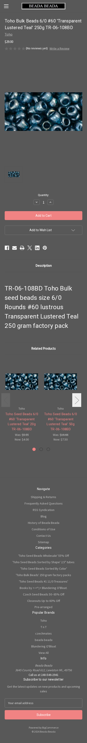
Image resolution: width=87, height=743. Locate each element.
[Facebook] (7, 248)
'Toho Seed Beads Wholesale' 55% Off (43, 556)
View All (44, 653)
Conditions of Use (43, 529)
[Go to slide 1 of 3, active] (34, 449)
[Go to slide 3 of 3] (48, 449)
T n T (44, 627)
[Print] (22, 248)
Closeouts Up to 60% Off (43, 601)
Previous (5, 400)
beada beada (43, 640)
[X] (29, 248)
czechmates (43, 633)
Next (76, 400)
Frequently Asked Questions (44, 503)
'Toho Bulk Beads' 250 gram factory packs (43, 575)
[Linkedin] (37, 248)
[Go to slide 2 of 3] (41, 449)
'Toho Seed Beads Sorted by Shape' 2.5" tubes (43, 562)
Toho (43, 621)
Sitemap (43, 542)
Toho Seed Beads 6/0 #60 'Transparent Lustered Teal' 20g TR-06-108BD (21, 421)
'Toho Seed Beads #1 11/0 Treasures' (43, 581)
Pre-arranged (43, 607)
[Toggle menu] (6, 6)
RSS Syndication (43, 510)
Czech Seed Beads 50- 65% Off (43, 594)
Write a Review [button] (59, 48)
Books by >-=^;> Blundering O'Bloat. (43, 588)
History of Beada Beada (43, 523)
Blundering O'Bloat (43, 646)
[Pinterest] (45, 248)
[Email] (14, 248)
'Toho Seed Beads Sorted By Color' (43, 569)
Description (43, 265)
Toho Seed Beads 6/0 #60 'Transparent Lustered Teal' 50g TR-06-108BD (60, 421)
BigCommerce (50, 727)
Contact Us (43, 536)
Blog (44, 516)
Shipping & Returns (43, 497)
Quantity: (43, 195)
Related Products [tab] (43, 348)
